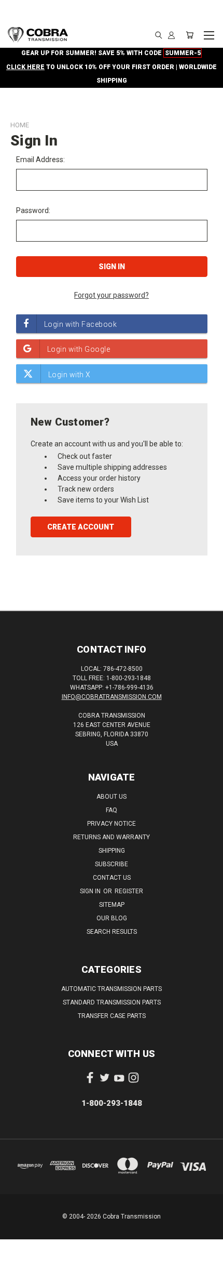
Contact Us (112, 877)
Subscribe (111, 864)
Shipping (112, 850)
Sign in (91, 891)
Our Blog (111, 918)
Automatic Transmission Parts (111, 989)
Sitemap (111, 904)
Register (129, 891)
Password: (33, 210)
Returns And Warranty (111, 837)
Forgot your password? (111, 295)
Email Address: (40, 159)
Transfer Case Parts (112, 1016)
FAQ (111, 810)
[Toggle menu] (208, 34)
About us (111, 796)
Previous (16, 1272)
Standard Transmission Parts (112, 1002)
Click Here (25, 67)
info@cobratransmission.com (112, 696)
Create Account (80, 527)
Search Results (112, 931)
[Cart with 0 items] (189, 34)
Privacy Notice (111, 823)
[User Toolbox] (171, 34)
